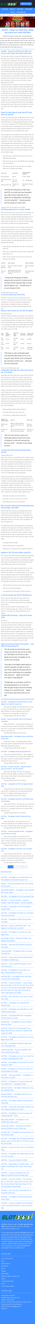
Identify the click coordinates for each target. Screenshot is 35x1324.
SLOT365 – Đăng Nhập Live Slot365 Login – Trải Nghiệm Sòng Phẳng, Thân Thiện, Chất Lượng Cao (17, 1166)
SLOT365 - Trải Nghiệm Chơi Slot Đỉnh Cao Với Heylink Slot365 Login (16, 1011)
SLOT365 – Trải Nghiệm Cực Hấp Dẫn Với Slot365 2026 (15, 1004)
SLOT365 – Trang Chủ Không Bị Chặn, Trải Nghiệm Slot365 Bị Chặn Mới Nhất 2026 (15, 1174)
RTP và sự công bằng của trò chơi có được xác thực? (16, 300)
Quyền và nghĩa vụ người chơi (10, 1276)
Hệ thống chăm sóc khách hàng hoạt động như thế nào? (16, 307)
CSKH (3, 1283)
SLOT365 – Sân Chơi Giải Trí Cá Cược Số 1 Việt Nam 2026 (17, 998)
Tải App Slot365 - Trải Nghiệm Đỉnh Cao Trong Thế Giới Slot (16, 952)
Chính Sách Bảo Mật (7, 1281)
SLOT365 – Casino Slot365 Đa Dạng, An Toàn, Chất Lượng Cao (16, 965)
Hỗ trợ (3, 1278)
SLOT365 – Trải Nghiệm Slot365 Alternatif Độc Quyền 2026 (16, 1198)
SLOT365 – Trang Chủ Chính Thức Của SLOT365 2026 (17, 1149)
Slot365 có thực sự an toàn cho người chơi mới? (15, 297)
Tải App (3, 1271)
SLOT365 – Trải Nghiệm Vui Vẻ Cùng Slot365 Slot (16, 751)
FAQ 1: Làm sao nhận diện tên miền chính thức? (15, 598)
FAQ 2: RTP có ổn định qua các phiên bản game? (15, 600)
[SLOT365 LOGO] (8, 4)
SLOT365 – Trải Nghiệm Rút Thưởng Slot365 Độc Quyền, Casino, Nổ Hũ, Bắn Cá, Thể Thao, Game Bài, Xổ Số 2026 (17, 1141)
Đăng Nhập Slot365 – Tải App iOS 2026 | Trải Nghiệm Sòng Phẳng (16, 940)
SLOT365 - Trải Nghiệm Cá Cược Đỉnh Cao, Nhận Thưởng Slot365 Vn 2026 (15, 971)
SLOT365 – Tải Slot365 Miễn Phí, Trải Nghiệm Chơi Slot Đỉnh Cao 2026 (16, 1017)
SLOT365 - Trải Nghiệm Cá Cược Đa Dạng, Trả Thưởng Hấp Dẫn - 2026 (16, 1115)
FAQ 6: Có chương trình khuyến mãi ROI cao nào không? (15, 612)
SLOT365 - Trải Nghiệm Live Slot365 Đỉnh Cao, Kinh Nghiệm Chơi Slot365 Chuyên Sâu (16, 879)
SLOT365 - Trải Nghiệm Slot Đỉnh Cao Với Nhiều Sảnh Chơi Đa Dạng (17, 914)
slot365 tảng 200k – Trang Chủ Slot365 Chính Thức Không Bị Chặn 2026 (16, 1051)
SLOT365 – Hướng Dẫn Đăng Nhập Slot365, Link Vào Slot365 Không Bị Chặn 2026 (17, 1108)
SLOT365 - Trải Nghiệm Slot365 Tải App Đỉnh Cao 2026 (16, 921)
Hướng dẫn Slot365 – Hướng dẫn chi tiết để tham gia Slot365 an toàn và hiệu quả (16, 1127)
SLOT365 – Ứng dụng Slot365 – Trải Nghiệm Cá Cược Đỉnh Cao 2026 (17, 1076)
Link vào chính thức (7, 1258)
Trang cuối (23, 866)
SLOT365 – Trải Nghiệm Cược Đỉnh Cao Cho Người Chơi (16, 933)
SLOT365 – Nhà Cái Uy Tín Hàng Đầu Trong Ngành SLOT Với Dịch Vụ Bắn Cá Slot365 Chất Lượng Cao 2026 (16, 1031)
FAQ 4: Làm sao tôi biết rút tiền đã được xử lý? (15, 606)
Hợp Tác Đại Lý (5, 1263)
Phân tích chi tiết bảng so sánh (10, 368)
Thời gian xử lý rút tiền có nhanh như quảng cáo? (15, 302)
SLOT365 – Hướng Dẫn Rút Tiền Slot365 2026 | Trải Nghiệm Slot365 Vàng (17, 959)
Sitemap (20, 1314)
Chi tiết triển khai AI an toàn (9, 292)
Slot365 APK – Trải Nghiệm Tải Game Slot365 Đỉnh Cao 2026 (16, 1023)
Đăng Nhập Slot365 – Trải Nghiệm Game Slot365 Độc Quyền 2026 (17, 891)
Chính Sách (4, 1266)
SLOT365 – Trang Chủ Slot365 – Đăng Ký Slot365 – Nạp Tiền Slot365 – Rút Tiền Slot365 (16, 902)
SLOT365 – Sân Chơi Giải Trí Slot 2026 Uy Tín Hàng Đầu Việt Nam (16, 1192)
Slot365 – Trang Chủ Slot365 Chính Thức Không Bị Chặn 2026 (17, 885)
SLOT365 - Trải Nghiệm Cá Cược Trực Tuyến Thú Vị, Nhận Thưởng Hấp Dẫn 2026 (17, 1057)
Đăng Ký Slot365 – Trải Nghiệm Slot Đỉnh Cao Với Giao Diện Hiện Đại (16, 1095)
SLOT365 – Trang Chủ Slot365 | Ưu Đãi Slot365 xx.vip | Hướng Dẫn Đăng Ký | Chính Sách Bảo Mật (17, 1205)
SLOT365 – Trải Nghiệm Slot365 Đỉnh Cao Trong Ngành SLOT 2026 (17, 1038)
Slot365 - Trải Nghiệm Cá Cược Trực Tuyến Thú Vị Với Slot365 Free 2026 (17, 1070)
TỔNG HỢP (4, 1273)
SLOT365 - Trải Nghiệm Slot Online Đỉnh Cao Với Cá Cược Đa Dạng (17, 1155)
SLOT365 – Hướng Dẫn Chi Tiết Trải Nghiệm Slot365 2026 (16, 908)
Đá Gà (3, 1268)
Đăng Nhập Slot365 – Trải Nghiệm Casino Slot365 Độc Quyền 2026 (15, 1121)
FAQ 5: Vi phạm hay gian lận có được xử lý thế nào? (16, 609)
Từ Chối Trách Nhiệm (7, 1286)
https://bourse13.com (13, 1297)
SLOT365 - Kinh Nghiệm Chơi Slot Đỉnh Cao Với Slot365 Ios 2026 (17, 1064)
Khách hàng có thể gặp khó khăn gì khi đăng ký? (15, 304)
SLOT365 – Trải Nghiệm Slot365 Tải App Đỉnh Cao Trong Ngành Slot (16, 1045)
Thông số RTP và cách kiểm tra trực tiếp (13, 207)
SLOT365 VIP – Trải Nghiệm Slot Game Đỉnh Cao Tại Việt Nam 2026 (17, 1134)
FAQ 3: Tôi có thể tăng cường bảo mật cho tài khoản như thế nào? (16, 603)
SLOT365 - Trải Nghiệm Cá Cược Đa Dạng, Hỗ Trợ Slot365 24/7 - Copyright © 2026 (16, 1083)
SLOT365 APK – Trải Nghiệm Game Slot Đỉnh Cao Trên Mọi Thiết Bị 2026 (16, 978)
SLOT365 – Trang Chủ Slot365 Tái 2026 (14, 1160)
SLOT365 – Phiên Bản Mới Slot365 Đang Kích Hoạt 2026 (16, 946)
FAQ (2, 1261)
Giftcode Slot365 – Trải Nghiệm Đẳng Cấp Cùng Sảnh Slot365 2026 (17, 1089)
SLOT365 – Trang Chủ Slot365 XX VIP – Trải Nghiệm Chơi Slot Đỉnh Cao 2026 (15, 927)
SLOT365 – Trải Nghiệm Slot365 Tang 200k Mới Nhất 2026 (17, 1102)
